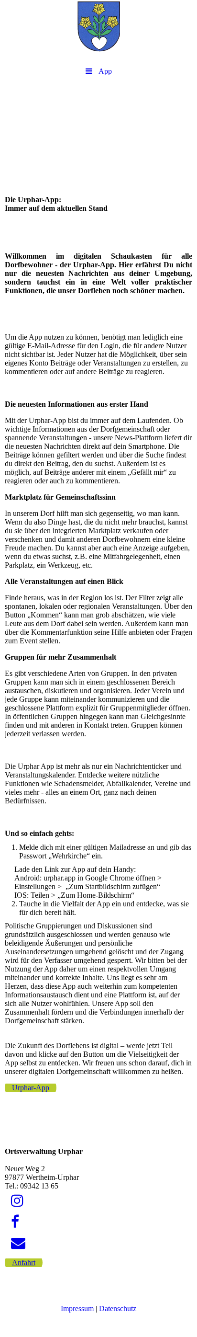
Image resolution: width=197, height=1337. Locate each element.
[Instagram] (16, 1201)
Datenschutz (117, 1308)
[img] (98, 31)
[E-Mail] (17, 1243)
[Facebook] (14, 1222)
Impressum (77, 1308)
